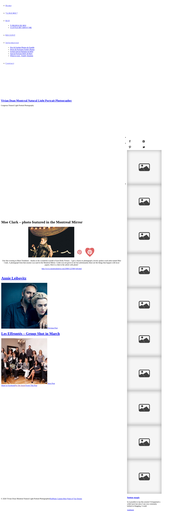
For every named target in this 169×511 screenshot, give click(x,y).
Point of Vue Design (74, 499)
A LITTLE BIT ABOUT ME (21, 28)
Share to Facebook (8, 385)
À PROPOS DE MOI (18, 25)
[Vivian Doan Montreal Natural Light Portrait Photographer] (15, 96)
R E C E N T (10, 35)
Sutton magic (133, 497)
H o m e (8, 6)
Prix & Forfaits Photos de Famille (22, 47)
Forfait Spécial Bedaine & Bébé (21, 52)
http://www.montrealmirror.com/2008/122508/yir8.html (62, 269)
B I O (8, 21)
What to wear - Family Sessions (21, 56)
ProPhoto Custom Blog (58, 499)
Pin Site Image (20, 385)
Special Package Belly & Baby (21, 54)
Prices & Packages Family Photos (22, 50)
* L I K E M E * (11, 13)
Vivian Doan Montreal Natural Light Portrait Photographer (36, 100)
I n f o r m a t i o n (12, 43)
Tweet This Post (31, 385)
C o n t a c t (10, 63)
